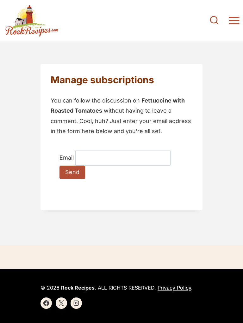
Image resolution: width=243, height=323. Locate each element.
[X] (61, 303)
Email (66, 157)
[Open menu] (234, 21)
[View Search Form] (214, 21)
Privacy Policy (174, 288)
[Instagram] (76, 303)
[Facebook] (46, 303)
